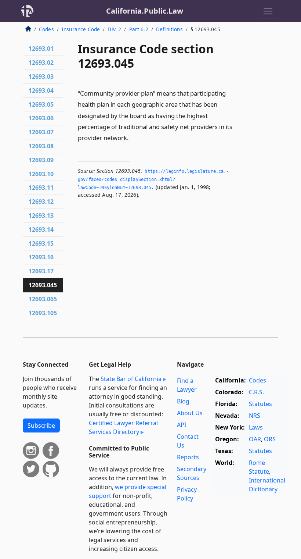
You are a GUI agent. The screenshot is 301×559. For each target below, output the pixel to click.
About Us (190, 413)
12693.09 (41, 160)
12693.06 (41, 118)
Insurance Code (81, 29)
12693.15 (41, 243)
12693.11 (41, 188)
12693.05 (41, 104)
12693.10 (41, 174)
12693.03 (41, 76)
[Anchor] (133, 137)
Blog (183, 401)
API (181, 425)
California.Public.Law (144, 11)
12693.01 (41, 48)
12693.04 (41, 90)
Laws (256, 427)
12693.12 (41, 201)
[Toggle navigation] (268, 11)
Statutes (260, 404)
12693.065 (43, 299)
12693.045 (43, 285)
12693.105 (43, 313)
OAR (255, 439)
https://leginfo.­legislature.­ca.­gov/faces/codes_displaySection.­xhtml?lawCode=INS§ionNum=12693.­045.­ (153, 179)
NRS (254, 416)
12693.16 (41, 257)
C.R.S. (256, 392)
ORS (270, 439)
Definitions (169, 29)
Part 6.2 (138, 29)
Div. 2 (114, 29)
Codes (46, 29)
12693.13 (41, 215)
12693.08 (41, 146)
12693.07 (41, 132)
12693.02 (41, 62)
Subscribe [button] (41, 425)
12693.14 (41, 229)
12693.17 (41, 271)
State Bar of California (131, 379)
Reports (188, 457)
